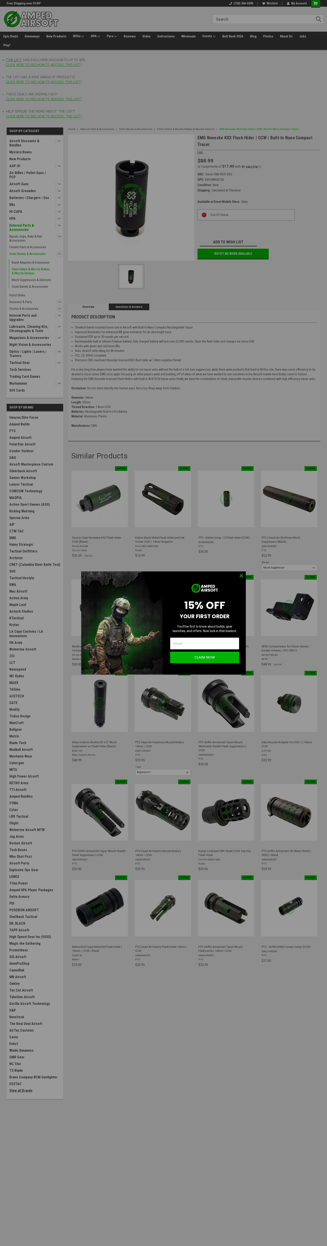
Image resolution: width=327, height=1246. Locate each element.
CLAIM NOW (204, 657)
